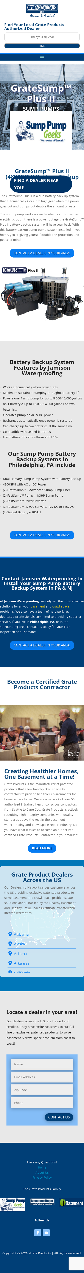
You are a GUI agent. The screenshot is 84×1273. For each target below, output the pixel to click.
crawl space (60, 606)
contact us (59, 1117)
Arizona (20, 953)
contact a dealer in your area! (42, 253)
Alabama (21, 934)
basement (38, 606)
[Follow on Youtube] (46, 1232)
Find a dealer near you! (36, 184)
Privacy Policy (42, 1177)
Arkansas (21, 963)
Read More (42, 848)
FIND (42, 46)
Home (42, 1167)
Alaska (19, 943)
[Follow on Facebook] (37, 1232)
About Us (42, 1172)
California (22, 972)
